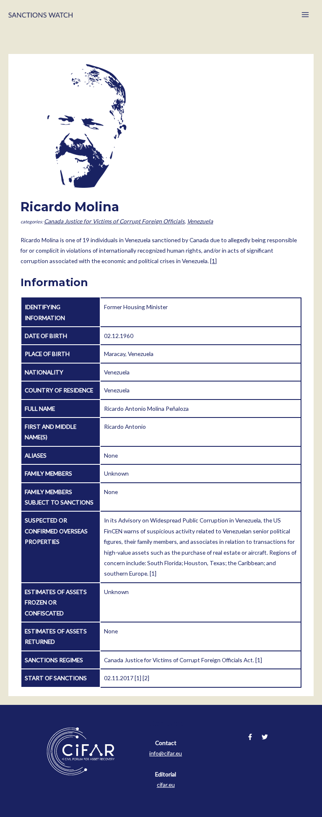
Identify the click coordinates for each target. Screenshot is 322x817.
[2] (146, 677)
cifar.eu (166, 784)
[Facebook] (250, 737)
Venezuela (200, 221)
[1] (213, 260)
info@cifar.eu (165, 753)
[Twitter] (264, 737)
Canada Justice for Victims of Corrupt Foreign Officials (114, 221)
